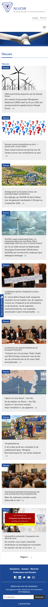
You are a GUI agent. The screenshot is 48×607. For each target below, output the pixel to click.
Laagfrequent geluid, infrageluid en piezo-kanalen (22, 292)
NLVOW (23, 9)
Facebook (15, 577)
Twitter (24, 577)
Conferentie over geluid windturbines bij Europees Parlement (21, 348)
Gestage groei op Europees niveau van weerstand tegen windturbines (21, 192)
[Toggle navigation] (44, 27)
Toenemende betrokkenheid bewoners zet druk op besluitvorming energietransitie (22, 492)
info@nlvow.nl (33, 577)
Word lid (43, 17)
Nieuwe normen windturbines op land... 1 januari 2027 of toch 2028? (21, 145)
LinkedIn (19, 577)
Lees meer (13, 108)
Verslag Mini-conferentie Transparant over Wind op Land (22, 537)
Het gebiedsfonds (12, 443)
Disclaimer (15, 568)
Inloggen (35, 17)
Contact (25, 568)
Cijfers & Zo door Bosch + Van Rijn (19, 398)
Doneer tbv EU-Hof (2, 307)
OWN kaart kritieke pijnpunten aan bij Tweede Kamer (23, 95)
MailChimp (26, 592)
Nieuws (5, 63)
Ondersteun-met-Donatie (24, 572)
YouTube (29, 577)
